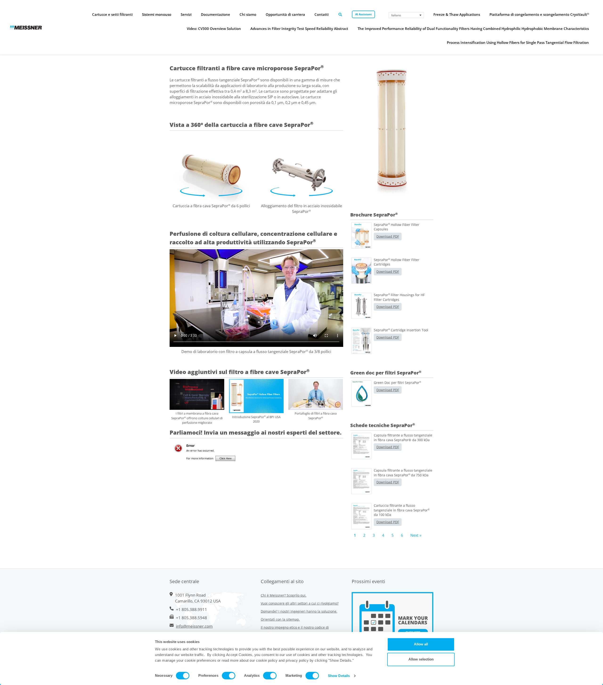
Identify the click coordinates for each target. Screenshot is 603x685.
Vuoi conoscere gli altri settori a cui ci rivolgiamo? (299, 603)
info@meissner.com (194, 626)
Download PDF (387, 236)
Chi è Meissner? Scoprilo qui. (283, 595)
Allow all (421, 644)
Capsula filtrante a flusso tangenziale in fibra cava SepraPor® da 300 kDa (403, 437)
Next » (415, 535)
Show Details (339, 676)
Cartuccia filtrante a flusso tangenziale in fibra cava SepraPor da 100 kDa (401, 510)
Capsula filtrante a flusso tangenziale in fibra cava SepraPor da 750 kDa (403, 472)
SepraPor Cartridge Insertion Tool (401, 330)
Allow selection (421, 659)
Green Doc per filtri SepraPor (397, 382)
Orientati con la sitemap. (280, 619)
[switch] (228, 675)
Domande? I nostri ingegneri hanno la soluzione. (299, 611)
